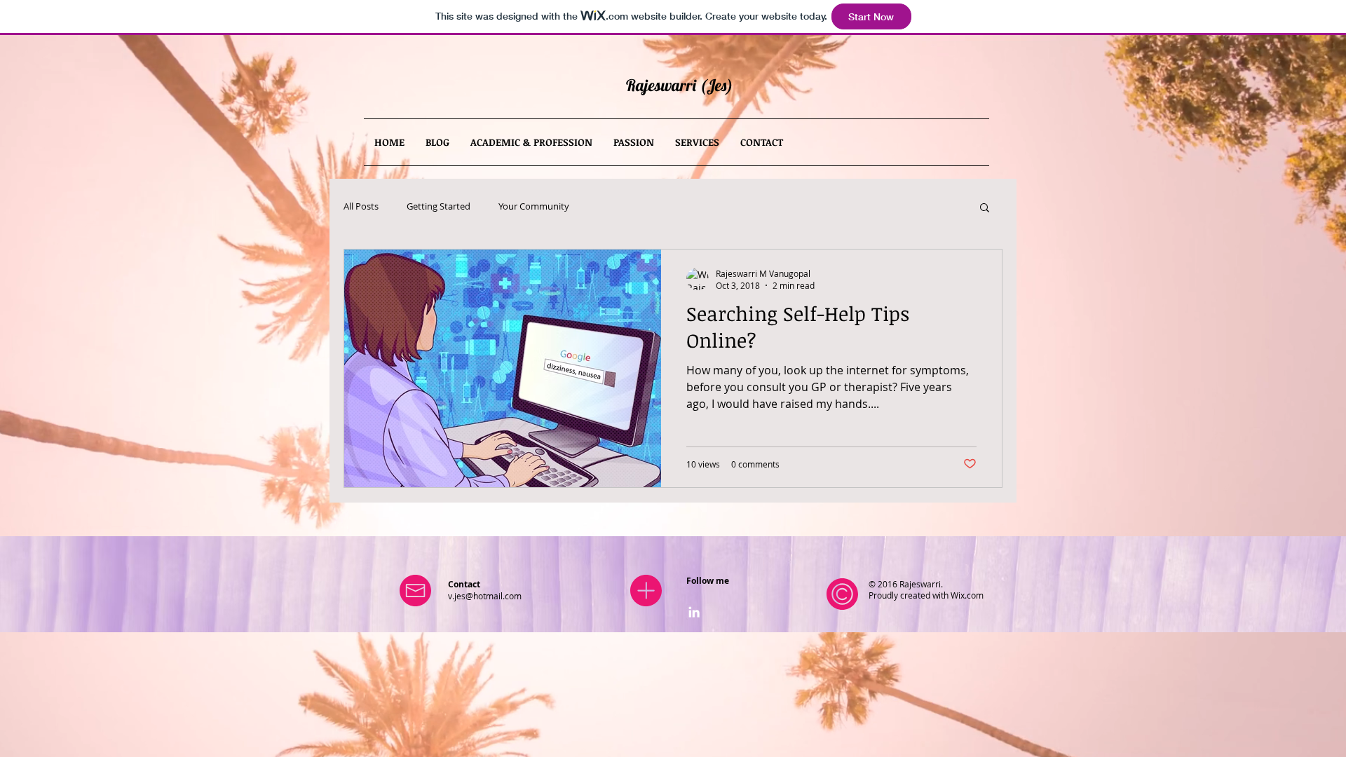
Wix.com (967, 595)
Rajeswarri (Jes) (679, 85)
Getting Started (438, 206)
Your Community (533, 206)
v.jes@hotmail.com (485, 595)
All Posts (361, 206)
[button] (984, 208)
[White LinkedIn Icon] (694, 612)
